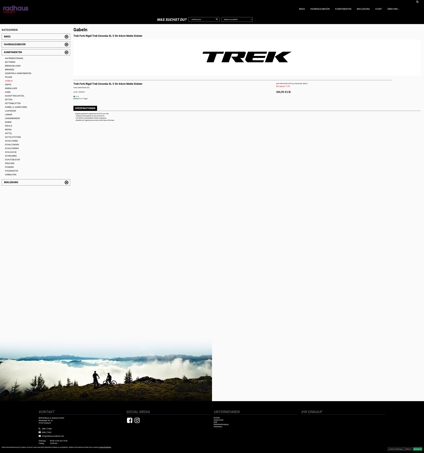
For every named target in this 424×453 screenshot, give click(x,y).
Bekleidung (363, 9)
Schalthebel (11, 141)
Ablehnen (408, 449)
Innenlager (11, 88)
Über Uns (392, 9)
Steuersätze (11, 171)
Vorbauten (10, 174)
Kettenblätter (13, 103)
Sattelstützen (13, 137)
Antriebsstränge (14, 58)
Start (378, 9)
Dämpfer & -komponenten (18, 73)
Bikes (302, 9)
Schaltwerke (12, 148)
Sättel (8, 133)
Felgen (8, 77)
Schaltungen (12, 144)
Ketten (8, 99)
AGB (215, 422)
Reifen (8, 129)
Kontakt (217, 418)
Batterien (10, 62)
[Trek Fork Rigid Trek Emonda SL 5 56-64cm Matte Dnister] (247, 57)
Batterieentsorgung (221, 424)
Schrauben (11, 156)
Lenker (8, 114)
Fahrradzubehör (320, 9)
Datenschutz (218, 420)
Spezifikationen (85, 108)
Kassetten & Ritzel (15, 96)
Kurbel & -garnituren (16, 107)
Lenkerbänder (12, 118)
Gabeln (8, 81)
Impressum (218, 427)
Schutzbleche (12, 159)
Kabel (8, 92)
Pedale (8, 126)
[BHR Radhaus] (36, 9)
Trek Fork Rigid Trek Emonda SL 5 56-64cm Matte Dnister (107, 35)
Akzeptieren (418, 449)
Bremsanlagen (13, 66)
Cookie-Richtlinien (105, 447)
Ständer (9, 167)
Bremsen (9, 69)
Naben (8, 122)
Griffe (8, 84)
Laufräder (10, 111)
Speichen (9, 163)
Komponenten (343, 9)
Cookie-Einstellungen (396, 449)
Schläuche (11, 152)
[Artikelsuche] (417, 2)
